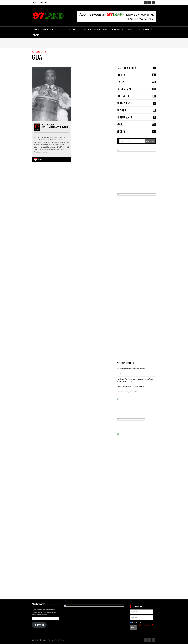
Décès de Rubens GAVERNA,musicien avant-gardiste (55, 125)
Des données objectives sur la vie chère (130, 374)
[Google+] (149, 2)
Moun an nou (136, 103)
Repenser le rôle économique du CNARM (131, 369)
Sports (136, 131)
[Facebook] (146, 2)
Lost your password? (146, 625)
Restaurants (136, 117)
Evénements (136, 89)
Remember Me (137, 622)
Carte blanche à (136, 68)
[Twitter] (153, 2)
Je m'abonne (39, 625)
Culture (136, 75)
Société (136, 124)
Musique (136, 110)
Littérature (136, 96)
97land (40, 159)
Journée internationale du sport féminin (130, 387)
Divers (136, 82)
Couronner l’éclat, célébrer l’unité (128, 392)
